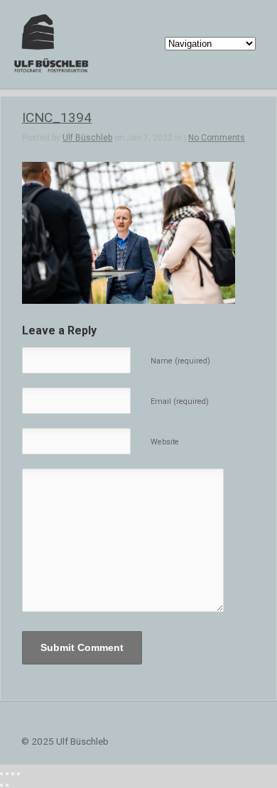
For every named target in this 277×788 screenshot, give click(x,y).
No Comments (216, 138)
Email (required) (180, 401)
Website (165, 442)
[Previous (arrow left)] (1, 785)
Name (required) (180, 361)
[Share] (7, 773)
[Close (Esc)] (1, 773)
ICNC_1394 (57, 117)
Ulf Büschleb (87, 138)
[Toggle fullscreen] (12, 773)
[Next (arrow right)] (7, 785)
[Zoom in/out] (18, 773)
